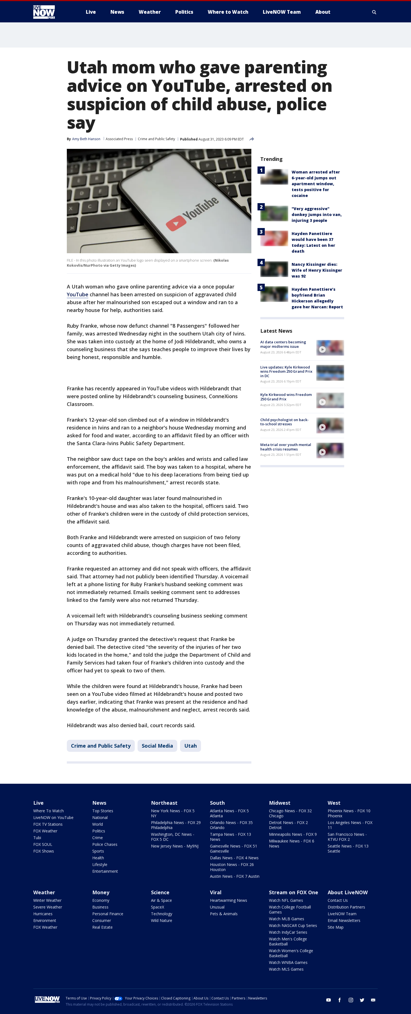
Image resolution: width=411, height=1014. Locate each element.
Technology (161, 913)
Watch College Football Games (290, 909)
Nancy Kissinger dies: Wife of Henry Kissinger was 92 (317, 270)
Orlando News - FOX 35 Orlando (231, 825)
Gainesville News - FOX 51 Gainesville (233, 848)
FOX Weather (45, 831)
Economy (100, 900)
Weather (44, 892)
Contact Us (338, 900)
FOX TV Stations (48, 824)
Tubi (37, 837)
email (373, 1000)
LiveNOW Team (342, 913)
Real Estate (102, 927)
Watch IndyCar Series (288, 932)
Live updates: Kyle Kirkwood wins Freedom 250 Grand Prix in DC (286, 371)
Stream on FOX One (293, 892)
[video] (330, 348)
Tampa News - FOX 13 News (230, 837)
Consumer (101, 920)
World (97, 824)
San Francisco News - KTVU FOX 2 (347, 837)
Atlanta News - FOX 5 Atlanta (229, 813)
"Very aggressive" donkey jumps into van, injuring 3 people (317, 214)
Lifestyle (99, 864)
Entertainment (105, 871)
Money (100, 892)
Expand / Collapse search (374, 12)
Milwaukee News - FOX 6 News (291, 843)
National (100, 817)
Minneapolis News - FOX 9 (293, 834)
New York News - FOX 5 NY (173, 813)
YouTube (77, 294)
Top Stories (102, 810)
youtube (328, 1000)
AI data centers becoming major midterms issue (283, 344)
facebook (339, 1000)
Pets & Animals (224, 913)
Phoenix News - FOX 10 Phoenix (349, 813)
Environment (44, 920)
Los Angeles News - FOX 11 (350, 825)
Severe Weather (47, 907)
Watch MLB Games (286, 918)
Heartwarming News (228, 900)
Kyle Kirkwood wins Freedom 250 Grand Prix (286, 397)
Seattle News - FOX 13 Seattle (348, 848)
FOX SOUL (42, 844)
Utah (190, 745)
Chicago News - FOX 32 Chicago (290, 813)
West (334, 802)
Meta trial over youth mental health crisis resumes (285, 447)
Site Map (336, 927)
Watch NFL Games (286, 900)
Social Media (157, 745)
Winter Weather (47, 900)
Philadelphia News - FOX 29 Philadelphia (176, 825)
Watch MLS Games (286, 969)
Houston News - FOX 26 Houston (232, 867)
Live (38, 802)
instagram (350, 1000)
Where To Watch (48, 810)
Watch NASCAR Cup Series (293, 925)
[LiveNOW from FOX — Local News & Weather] (51, 12)
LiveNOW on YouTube (53, 817)
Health (98, 857)
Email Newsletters (344, 920)
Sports (98, 851)
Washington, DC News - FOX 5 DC (172, 837)
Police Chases (104, 844)
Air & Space (161, 900)
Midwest (279, 802)
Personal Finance (107, 913)
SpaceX (157, 907)
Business (100, 907)
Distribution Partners (346, 907)
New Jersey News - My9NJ (175, 846)
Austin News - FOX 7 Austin (234, 876)
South (217, 802)
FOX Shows (43, 851)
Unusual (217, 907)
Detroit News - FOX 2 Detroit (288, 825)
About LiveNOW (348, 892)
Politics (98, 831)
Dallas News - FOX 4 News (234, 857)
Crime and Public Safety (156, 139)
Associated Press (119, 139)
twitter (362, 1000)
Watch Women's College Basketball (291, 953)
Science (160, 892)
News (99, 802)
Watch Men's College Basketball (288, 941)
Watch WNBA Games (288, 962)
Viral (215, 892)
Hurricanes (43, 913)
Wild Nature (161, 920)
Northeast (164, 802)
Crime (97, 837)
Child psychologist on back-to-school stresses (284, 421)
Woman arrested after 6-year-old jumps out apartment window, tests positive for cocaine (316, 183)
